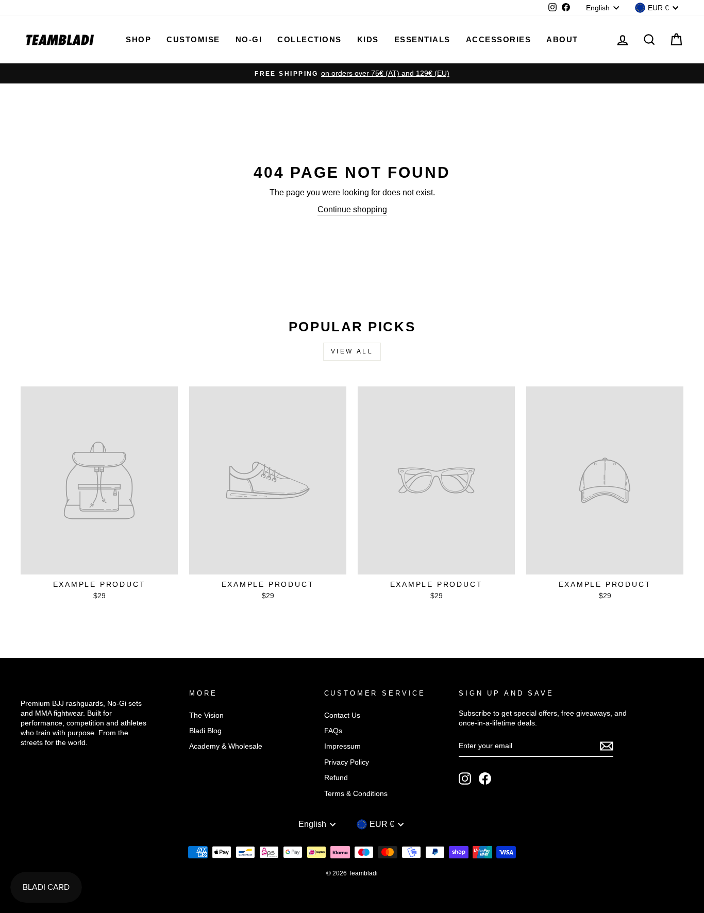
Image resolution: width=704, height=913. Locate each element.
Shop (138, 39)
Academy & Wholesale (225, 746)
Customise (193, 39)
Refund (336, 778)
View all (352, 351)
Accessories (498, 39)
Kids (368, 39)
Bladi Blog (205, 731)
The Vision (206, 715)
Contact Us (342, 715)
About (562, 39)
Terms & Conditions (356, 794)
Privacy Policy (346, 762)
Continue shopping (352, 209)
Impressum (342, 746)
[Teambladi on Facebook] (485, 778)
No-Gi (249, 39)
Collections (309, 39)
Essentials (422, 39)
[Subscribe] (606, 746)
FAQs (333, 731)
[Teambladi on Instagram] (465, 778)
